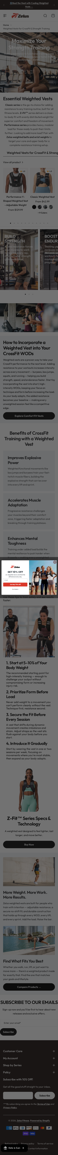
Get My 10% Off (15, 585)
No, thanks (15, 589)
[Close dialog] (55, 562)
